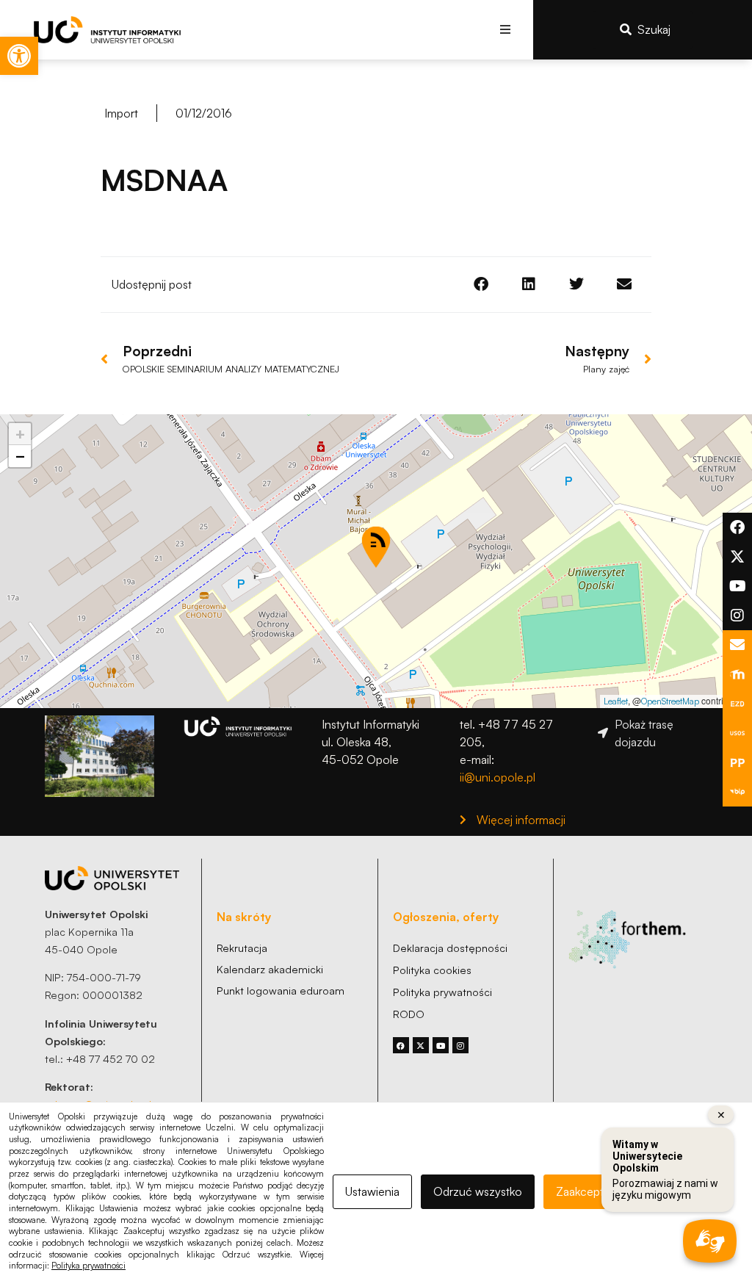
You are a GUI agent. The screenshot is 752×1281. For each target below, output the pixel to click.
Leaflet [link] (616, 701)
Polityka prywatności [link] (88, 1265)
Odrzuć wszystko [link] (477, 1191)
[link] (19, 56)
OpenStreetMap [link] (670, 701)
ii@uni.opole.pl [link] (497, 777)
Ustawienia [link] (372, 1191)
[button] (505, 30)
